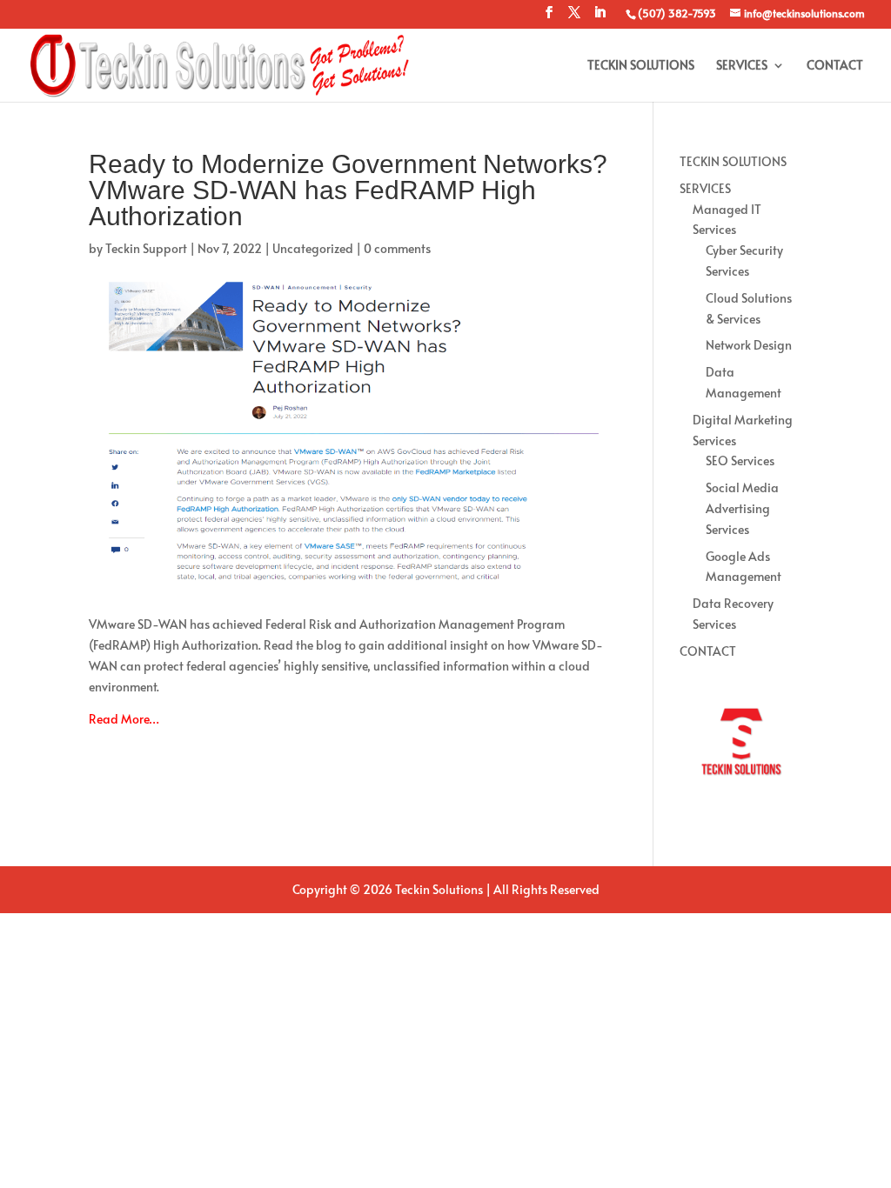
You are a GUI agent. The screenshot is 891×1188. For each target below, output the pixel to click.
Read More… (124, 719)
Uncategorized (312, 248)
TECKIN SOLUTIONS (640, 66)
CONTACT (835, 66)
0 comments (397, 248)
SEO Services (740, 460)
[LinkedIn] (599, 17)
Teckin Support (146, 248)
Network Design (749, 345)
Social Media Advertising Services (742, 508)
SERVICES (741, 66)
